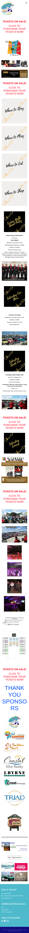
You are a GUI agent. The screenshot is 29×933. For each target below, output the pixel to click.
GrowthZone (18, 930)
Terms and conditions (6, 912)
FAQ (2, 907)
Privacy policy (4, 909)
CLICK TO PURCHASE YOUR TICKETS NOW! (15, 28)
